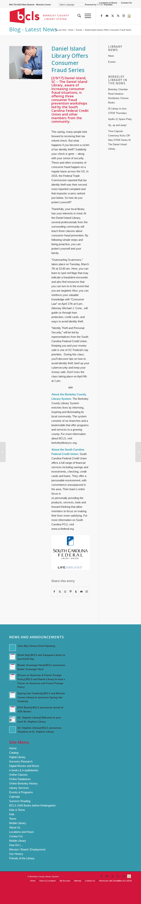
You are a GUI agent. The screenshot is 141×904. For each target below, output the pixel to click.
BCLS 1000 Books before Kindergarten (32, 805)
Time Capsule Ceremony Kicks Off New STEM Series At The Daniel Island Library (119, 140)
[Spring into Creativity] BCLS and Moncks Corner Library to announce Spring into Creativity (41, 697)
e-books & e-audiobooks (23, 770)
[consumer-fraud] (25, 62)
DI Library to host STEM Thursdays (117, 110)
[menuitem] (108, 3)
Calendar (14, 796)
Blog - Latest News (33, 29)
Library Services (19, 787)
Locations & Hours (108, 3)
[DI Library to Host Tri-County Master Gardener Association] (3, 452)
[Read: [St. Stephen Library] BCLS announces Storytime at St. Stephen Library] (12, 729)
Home (13, 748)
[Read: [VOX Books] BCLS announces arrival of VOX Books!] (12, 709)
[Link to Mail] (107, 16)
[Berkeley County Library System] (39, 16)
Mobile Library (17, 823)
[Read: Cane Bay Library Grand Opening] (12, 647)
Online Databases (20, 779)
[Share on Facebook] (54, 591)
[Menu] (86, 16)
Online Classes (18, 774)
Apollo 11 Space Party (120, 119)
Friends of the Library (22, 858)
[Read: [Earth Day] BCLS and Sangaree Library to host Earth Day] (12, 657)
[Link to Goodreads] (129, 16)
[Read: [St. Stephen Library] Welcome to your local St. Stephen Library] (12, 719)
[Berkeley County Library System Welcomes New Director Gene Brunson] (138, 452)
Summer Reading (19, 801)
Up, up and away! (117, 125)
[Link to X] (112, 16)
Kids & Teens (17, 809)
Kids (12, 814)
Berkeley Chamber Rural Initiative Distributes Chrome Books (118, 96)
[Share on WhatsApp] (65, 591)
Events (112, 62)
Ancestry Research (20, 761)
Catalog (13, 752)
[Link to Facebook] (101, 16)
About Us (14, 827)
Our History (16, 853)
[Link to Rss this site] (118, 16)
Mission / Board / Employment (27, 849)
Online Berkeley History (23, 783)
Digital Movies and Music (24, 765)
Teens (12, 818)
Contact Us (126, 3)
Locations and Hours (21, 831)
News (111, 55)
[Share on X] (59, 591)
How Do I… (16, 845)
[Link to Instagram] (123, 16)
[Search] (77, 16)
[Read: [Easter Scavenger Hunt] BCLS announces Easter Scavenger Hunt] (12, 667)
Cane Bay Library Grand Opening (36, 646)
